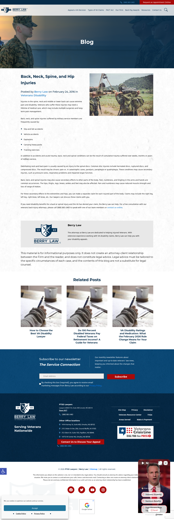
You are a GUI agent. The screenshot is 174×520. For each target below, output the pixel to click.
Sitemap (93, 469)
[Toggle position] (160, 463)
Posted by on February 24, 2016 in (49, 93)
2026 (62, 469)
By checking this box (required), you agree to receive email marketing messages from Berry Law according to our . (71, 384)
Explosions (28, 139)
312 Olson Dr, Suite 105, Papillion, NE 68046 (77, 432)
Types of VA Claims (96, 10)
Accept (35, 508)
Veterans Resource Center (130, 415)
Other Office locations (69, 420)
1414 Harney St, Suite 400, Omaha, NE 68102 (78, 424)
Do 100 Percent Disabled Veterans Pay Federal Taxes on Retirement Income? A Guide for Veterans (86, 336)
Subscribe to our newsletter (60, 359)
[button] (3, 471)
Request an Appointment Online (157, 2)
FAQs (150, 415)
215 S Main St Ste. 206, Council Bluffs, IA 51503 (78, 428)
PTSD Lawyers (65, 404)
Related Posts (87, 279)
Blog (87, 42)
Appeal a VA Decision (77, 10)
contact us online (114, 207)
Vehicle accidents (31, 134)
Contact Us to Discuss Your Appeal (80, 441)
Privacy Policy (39, 513)
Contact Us (157, 10)
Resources (146, 10)
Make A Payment (144, 419)
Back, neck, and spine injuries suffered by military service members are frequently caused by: (51, 120)
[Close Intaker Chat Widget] (166, 463)
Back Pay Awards (132, 10)
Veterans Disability (33, 95)
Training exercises (31, 150)
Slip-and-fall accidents (33, 129)
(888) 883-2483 (129, 2)
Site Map (122, 410)
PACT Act (109, 10)
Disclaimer (148, 410)
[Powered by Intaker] (159, 514)
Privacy (134, 410)
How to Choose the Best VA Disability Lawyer (41, 333)
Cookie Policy (21, 513)
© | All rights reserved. (87, 469)
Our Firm (119, 10)
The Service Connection (59, 365)
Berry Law (74, 225)
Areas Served (124, 419)
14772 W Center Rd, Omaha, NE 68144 (75, 437)
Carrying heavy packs (33, 144)
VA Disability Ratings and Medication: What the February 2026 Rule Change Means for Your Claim (133, 336)
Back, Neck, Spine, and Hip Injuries (47, 79)
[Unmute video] (143, 463)
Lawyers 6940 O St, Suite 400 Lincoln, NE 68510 (76, 408)
